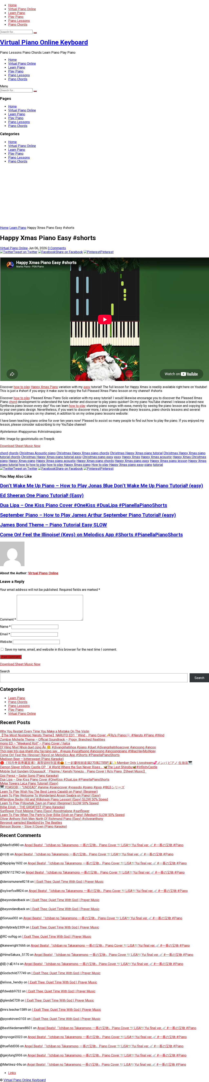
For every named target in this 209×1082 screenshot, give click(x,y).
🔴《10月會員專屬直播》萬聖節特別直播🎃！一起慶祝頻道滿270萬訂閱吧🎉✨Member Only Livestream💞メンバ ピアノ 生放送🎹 (96, 763)
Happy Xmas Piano (44, 387)
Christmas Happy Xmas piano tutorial (136, 453)
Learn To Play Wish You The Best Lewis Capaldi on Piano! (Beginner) (49, 792)
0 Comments (57, 248)
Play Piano (15, 17)
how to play (22, 387)
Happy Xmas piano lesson (168, 461)
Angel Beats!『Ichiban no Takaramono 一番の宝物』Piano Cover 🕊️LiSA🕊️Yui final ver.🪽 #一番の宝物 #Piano (103, 845)
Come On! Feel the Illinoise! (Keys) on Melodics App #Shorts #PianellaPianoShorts (91, 535)
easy (86, 387)
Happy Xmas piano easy (132, 461)
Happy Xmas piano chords (95, 461)
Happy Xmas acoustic (156, 457)
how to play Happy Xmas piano (69, 465)
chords (14, 453)
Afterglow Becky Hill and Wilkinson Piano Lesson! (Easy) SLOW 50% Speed (54, 799)
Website (6, 642)
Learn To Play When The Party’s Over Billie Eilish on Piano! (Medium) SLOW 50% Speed (62, 815)
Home (12, 5)
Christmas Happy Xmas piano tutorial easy (51, 457)
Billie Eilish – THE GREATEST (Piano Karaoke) (32, 807)
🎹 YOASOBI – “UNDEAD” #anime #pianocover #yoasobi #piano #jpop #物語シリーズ (62, 787)
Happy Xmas (131, 457)
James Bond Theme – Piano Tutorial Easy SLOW (53, 525)
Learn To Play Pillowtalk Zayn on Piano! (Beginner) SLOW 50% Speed (49, 803)
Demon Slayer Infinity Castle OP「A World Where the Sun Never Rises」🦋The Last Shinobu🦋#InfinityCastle (78, 767)
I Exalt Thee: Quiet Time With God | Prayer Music (68, 882)
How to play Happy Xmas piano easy (117, 465)
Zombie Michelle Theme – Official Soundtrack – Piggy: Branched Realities (52, 739)
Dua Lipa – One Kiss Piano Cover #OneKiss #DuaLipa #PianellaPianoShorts (83, 505)
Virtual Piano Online (22, 9)
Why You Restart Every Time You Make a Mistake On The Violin (44, 731)
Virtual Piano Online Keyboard (44, 42)
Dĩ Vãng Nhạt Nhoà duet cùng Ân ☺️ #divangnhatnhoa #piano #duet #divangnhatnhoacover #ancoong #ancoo (78, 747)
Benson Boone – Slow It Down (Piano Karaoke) (33, 826)
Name (5, 627)
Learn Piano (16, 13)
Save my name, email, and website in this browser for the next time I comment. (61, 649)
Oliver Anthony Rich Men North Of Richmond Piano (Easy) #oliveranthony (51, 819)
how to (24, 465)
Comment (8, 619)
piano (148, 465)
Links (12, 1073)
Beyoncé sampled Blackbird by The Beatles (31, 823)
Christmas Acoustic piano (37, 453)
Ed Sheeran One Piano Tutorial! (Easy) (42, 495)
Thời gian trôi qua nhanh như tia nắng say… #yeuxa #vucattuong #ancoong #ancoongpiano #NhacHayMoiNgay (78, 751)
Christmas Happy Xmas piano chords (83, 453)
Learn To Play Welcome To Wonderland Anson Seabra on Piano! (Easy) (50, 795)
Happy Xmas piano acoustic (56, 461)
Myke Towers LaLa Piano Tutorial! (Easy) (29, 783)
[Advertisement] (104, 195)
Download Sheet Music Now (20, 446)
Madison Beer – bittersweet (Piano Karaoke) (32, 759)
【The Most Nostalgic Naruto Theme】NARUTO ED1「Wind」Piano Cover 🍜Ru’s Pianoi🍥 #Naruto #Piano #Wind (82, 735)
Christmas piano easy (97, 457)
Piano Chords (17, 25)
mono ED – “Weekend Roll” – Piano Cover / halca (35, 743)
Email (5, 634)
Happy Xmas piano (22, 461)
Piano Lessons (19, 21)
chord (13, 402)
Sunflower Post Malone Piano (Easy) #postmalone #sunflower (44, 811)
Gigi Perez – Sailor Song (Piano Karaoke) (29, 776)
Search (5, 671)
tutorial (158, 465)
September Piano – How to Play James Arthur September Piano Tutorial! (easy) (88, 515)
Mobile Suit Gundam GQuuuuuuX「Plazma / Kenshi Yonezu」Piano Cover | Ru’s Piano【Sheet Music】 (73, 771)
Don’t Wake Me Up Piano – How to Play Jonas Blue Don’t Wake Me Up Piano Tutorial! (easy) (101, 486)
